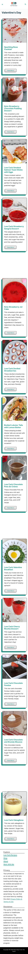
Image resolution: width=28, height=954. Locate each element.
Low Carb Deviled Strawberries (12, 369)
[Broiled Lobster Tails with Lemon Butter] (14, 409)
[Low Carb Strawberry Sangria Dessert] (14, 210)
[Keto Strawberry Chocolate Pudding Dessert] (14, 90)
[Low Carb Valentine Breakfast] (14, 551)
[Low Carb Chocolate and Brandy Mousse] (14, 723)
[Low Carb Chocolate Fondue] (14, 667)
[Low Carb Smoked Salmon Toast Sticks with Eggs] (14, 151)
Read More (11, 71)
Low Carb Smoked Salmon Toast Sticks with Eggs (13, 169)
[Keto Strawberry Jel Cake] (14, 290)
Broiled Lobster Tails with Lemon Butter (13, 426)
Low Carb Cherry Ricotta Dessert (12, 627)
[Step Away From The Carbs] (14, 4)
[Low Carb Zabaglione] (14, 804)
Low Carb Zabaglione (14, 820)
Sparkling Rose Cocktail (11, 48)
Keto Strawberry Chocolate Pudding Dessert (13, 108)
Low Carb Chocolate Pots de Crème (13, 485)
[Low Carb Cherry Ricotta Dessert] (14, 610)
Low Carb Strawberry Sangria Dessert (14, 227)
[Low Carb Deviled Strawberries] (14, 352)
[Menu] (2, 4)
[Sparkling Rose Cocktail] (14, 31)
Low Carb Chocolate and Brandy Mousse (13, 741)
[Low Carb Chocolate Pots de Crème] (14, 468)
